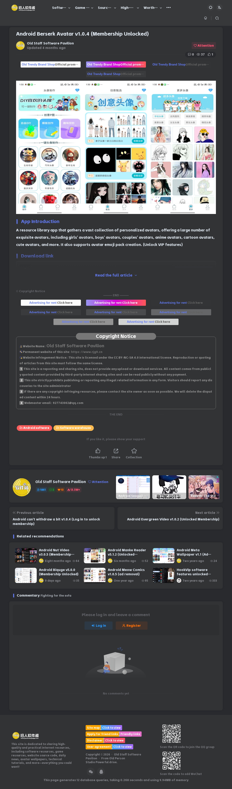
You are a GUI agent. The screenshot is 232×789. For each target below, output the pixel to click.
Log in (101, 626)
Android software (36, 428)
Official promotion (51, 64)
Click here (50, 302)
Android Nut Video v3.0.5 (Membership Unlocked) (55, 554)
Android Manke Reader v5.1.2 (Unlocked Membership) (127, 554)
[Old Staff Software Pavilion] (25, 735)
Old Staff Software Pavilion (50, 43)
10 (62, 489)
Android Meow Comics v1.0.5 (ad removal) (126, 572)
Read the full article (113, 275)
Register (133, 626)
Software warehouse (75, 428)
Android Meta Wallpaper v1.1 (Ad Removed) (192, 554)
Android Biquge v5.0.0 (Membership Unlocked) (58, 572)
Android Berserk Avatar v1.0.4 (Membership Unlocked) (82, 34)
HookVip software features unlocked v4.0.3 (192, 574)
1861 (43, 489)
